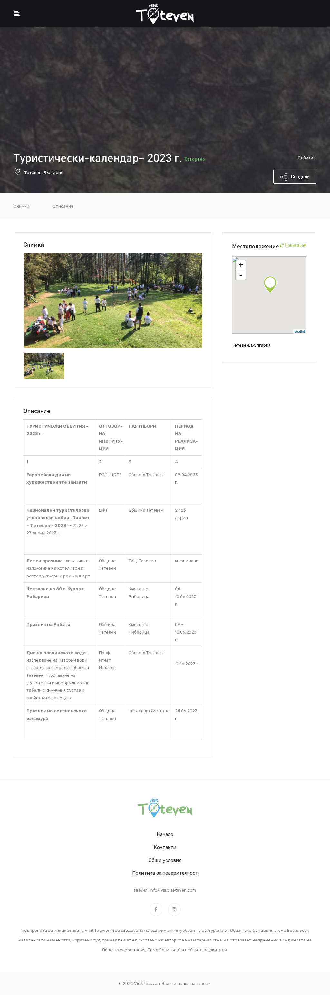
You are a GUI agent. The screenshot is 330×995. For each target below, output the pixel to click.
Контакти (165, 847)
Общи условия (165, 860)
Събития (306, 157)
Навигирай (295, 245)
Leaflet (299, 331)
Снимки (21, 206)
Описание (63, 206)
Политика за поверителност (165, 873)
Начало (165, 834)
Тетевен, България (43, 172)
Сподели (300, 177)
